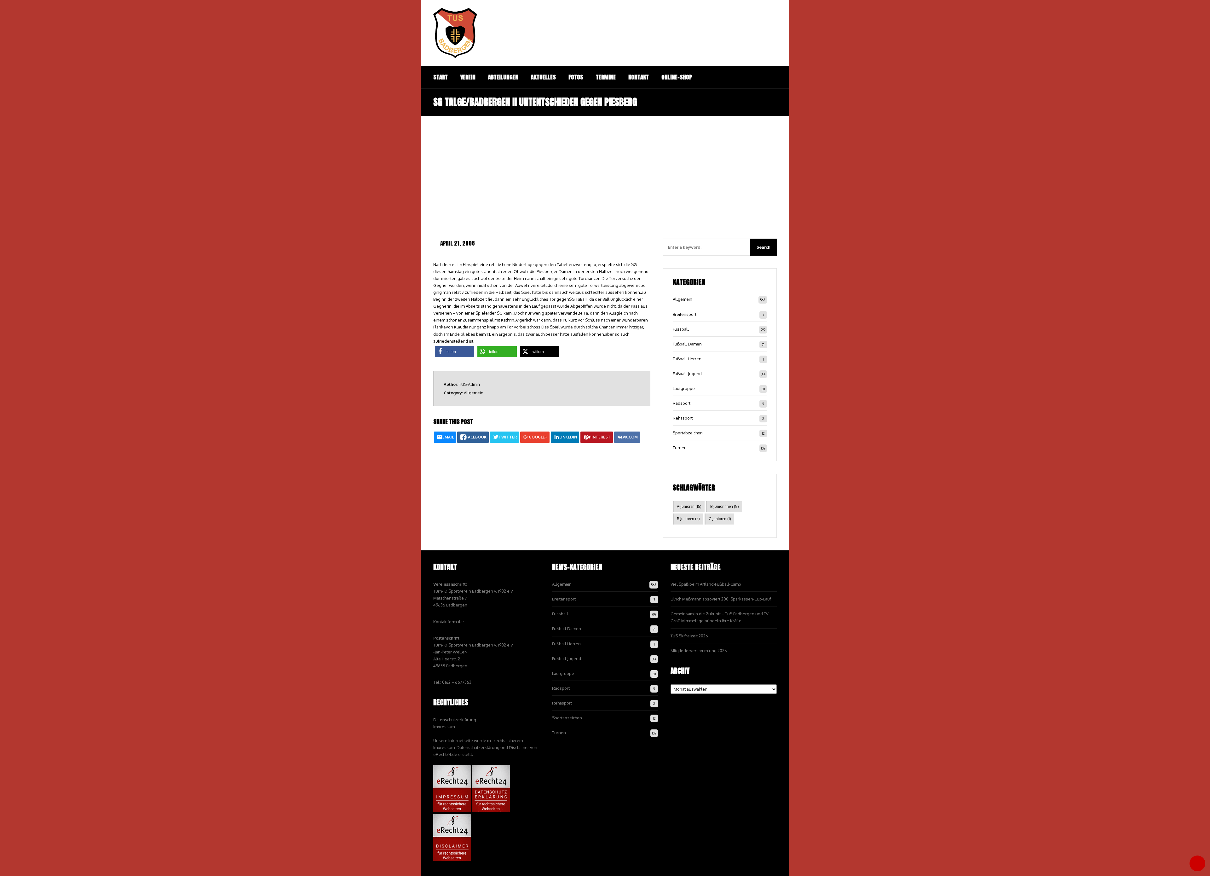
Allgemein (473, 392)
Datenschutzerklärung (454, 719)
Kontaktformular (448, 621)
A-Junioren (689, 506)
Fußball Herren (687, 358)
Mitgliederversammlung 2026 (699, 650)
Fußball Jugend (687, 373)
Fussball (681, 329)
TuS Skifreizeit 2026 (689, 635)
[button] (454, 351)
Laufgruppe (684, 388)
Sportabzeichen (688, 432)
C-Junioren (720, 518)
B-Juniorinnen (724, 506)
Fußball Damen (687, 343)
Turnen (680, 447)
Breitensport (684, 314)
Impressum (444, 726)
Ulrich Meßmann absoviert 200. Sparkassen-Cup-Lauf (721, 598)
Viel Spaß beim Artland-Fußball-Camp (706, 584)
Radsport (681, 403)
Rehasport (683, 418)
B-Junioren (688, 518)
